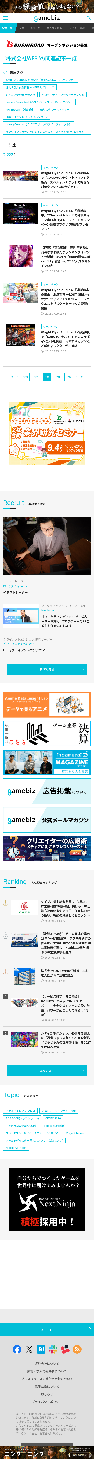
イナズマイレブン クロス (20, 1111)
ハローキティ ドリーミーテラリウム (63, 94)
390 (47, 377)
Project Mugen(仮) (54, 1125)
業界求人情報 (54, 28)
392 (69, 377)
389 (36, 377)
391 (58, 377)
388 (25, 377)
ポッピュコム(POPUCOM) (21, 1125)
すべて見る (47, 669)
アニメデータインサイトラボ (59, 1111)
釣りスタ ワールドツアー (55, 109)
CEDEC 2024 (53, 1118)
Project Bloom (75, 1133)
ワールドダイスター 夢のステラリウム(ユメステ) (34, 1140)
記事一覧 (7, 28)
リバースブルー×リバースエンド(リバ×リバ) (32, 1133)
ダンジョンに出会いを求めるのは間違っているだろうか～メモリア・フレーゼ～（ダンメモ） (46, 132)
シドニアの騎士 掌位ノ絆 (20, 94)
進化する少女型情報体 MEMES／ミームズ (30, 87)
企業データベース (29, 28)
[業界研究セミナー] (47, 433)
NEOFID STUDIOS (16, 1148)
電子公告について (47, 1386)
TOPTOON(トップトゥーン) (22, 1118)
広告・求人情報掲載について (47, 1371)
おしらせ (47, 1394)
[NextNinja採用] (47, 1199)
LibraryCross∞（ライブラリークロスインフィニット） (38, 124)
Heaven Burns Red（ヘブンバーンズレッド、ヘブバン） (39, 102)
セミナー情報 (77, 28)
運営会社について (47, 1363)
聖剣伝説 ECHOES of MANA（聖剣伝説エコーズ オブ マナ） (41, 80)
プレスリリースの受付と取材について (47, 1379)
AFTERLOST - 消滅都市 (20, 109)
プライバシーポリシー (47, 1401)
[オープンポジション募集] (47, 44)
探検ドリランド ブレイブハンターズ (27, 117)
